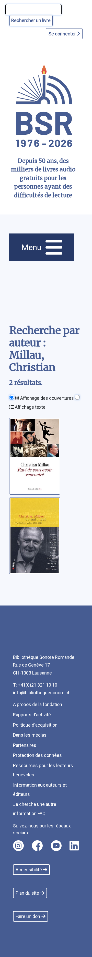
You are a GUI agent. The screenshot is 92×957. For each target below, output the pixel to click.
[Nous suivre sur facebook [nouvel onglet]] (37, 845)
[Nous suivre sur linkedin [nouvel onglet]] (74, 845)
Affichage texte (29, 407)
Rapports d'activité (32, 714)
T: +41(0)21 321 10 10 (35, 685)
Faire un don (28, 916)
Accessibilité (29, 869)
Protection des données (37, 755)
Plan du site (27, 893)
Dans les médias (30, 735)
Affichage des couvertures (46, 398)
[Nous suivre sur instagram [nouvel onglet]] (18, 845)
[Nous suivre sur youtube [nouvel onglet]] (56, 845)
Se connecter (63, 33)
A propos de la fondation (37, 704)
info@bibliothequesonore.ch (42, 692)
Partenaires (24, 745)
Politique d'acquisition (35, 725)
